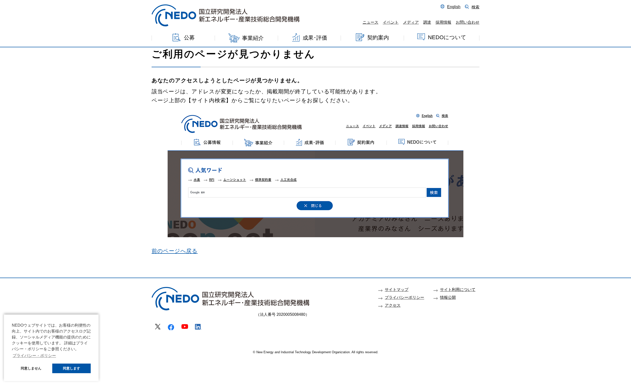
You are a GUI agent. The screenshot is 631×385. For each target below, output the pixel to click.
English (453, 6)
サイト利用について (457, 289)
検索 (475, 7)
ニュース (370, 22)
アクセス (393, 305)
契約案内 (378, 37)
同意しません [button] (31, 368)
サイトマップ (396, 289)
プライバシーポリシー (404, 297)
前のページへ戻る (175, 251)
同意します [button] (71, 368)
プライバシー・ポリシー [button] (34, 355)
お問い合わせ (467, 22)
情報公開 (448, 297)
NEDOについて (447, 37)
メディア (411, 22)
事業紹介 (253, 38)
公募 (189, 37)
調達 (427, 22)
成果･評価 (315, 37)
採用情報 (443, 22)
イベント (391, 22)
